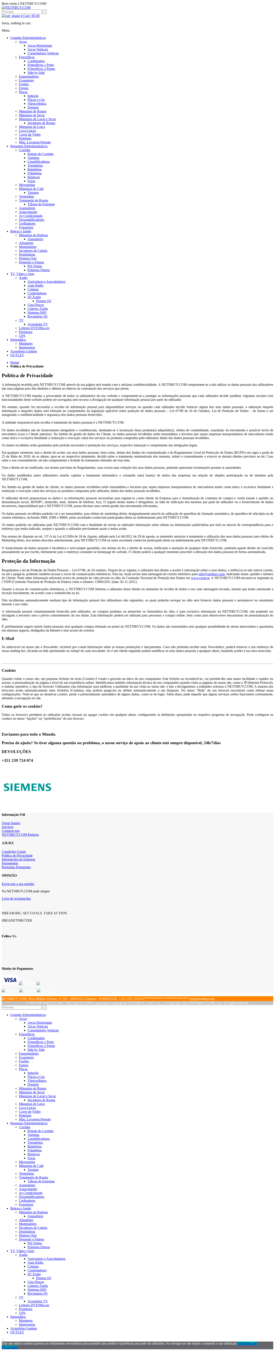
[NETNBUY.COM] (16, 7)
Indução (33, 1073)
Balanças (34, 1154)
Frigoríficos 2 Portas (41, 1046)
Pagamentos (10, 863)
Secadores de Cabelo (33, 1228)
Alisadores (26, 1220)
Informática (18, 1317)
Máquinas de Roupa (32, 1088)
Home (14, 362)
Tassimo (33, 1169)
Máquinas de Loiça (32, 1104)
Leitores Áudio (38, 1286)
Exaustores (26, 1057)
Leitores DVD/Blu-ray (34, 1305)
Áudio (23, 1255)
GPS (22, 1313)
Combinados (36, 1038)
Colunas (33, 1266)
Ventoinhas (26, 1173)
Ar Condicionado (31, 1193)
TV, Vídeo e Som (22, 1251)
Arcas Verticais (38, 1026)
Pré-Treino (35, 1243)
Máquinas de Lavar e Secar (37, 1096)
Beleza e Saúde (20, 1208)
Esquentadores (29, 1053)
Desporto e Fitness (31, 1239)
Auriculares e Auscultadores (47, 1258)
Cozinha (24, 1127)
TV (21, 1297)
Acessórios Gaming (23, 1328)
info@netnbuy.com (212, 574)
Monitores (26, 1320)
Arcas (23, 1019)
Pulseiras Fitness (39, 1247)
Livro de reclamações (16, 898)
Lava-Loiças (27, 1108)
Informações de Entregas (18, 859)
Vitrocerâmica (37, 1080)
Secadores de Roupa (41, 1100)
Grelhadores (27, 1200)
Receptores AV (38, 1293)
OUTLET (17, 1332)
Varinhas (33, 1135)
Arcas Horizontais (40, 1022)
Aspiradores (27, 1185)
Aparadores (35, 1216)
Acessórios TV (38, 1301)
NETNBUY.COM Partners (20, 834)
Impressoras (27, 1324)
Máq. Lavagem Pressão (35, 1119)
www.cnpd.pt (200, 578)
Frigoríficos (27, 1034)
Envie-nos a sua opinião (18, 884)
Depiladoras (27, 1231)
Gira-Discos (36, 1282)
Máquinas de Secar (32, 1092)
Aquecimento (28, 1189)
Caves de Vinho (30, 1111)
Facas (31, 1158)
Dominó (33, 1084)
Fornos (23, 1065)
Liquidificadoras (39, 1138)
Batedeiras (35, 1146)
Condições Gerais (14, 851)
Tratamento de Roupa (33, 1177)
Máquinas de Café (31, 1166)
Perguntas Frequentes (16, 867)
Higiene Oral (28, 1235)
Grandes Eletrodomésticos (28, 1015)
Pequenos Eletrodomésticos (28, 1123)
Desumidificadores (31, 1197)
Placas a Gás (36, 1077)
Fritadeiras (35, 1150)
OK (240, 1343)
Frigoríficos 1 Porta (41, 1042)
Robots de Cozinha (40, 1131)
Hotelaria (25, 1115)
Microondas (27, 1162)
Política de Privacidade (17, 855)
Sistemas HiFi (37, 1289)
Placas (23, 1069)
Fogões (24, 1061)
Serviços (7, 827)
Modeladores (28, 1224)
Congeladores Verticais (43, 1030)
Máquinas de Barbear (33, 1212)
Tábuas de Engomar (41, 1181)
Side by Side (36, 1049)
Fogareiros (26, 1204)
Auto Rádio (35, 1262)
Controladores (37, 1270)
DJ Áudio (34, 1274)
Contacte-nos (11, 831)
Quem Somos (11, 823)
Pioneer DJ (43, 1278)
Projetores (25, 1309)
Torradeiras (35, 1142)
